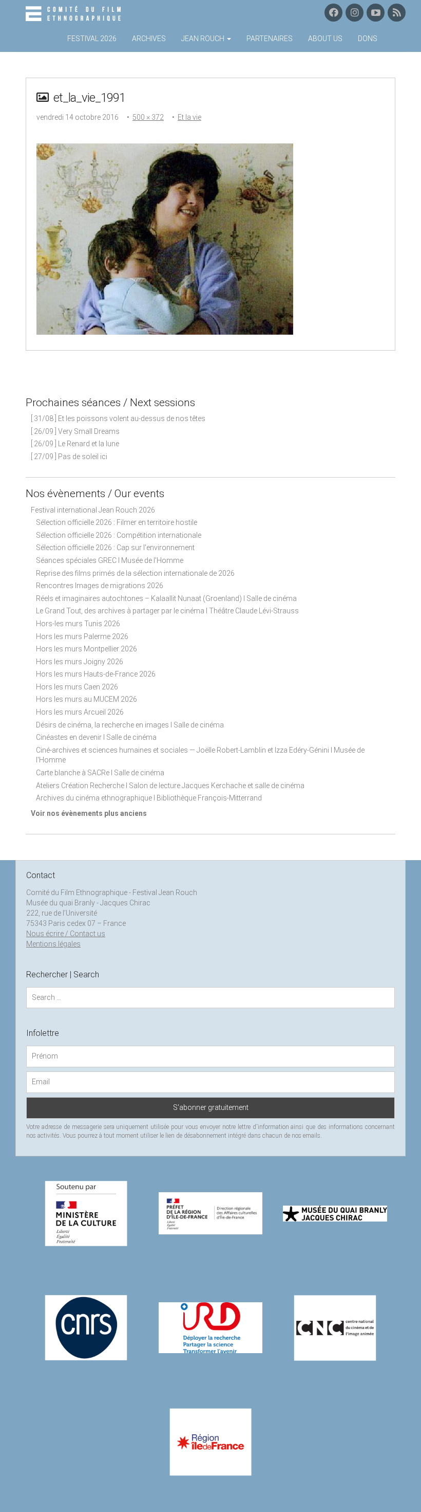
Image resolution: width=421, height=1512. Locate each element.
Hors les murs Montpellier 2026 (86, 649)
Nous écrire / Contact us (65, 934)
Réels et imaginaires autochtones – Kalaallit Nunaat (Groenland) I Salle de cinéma (166, 598)
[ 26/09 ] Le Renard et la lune (75, 444)
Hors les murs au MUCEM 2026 (86, 699)
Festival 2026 (92, 38)
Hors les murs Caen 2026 (77, 687)
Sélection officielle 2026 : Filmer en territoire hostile (116, 522)
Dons (367, 38)
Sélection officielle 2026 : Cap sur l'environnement (115, 547)
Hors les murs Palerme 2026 (82, 636)
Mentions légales (53, 944)
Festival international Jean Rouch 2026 (93, 510)
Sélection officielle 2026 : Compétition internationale (118, 535)
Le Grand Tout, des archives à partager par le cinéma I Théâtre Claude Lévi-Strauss (167, 611)
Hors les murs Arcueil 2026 (80, 712)
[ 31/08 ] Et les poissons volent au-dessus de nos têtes (118, 418)
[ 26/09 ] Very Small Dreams (75, 431)
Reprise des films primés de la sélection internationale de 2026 (135, 573)
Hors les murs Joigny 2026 (79, 662)
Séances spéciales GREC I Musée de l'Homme (109, 560)
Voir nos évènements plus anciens (89, 813)
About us (325, 38)
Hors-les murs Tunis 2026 (78, 624)
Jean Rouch (203, 38)
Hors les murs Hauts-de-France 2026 (96, 674)
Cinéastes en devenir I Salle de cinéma (96, 737)
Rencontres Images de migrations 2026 (99, 585)
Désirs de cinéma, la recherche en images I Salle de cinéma (130, 725)
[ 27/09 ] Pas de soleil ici (69, 456)
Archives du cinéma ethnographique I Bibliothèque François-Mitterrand (149, 798)
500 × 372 (148, 117)
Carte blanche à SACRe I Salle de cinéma (100, 773)
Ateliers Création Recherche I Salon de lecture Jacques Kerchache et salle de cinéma (170, 785)
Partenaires (269, 38)
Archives (149, 38)
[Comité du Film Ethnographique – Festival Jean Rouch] (75, 14)
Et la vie (189, 117)
